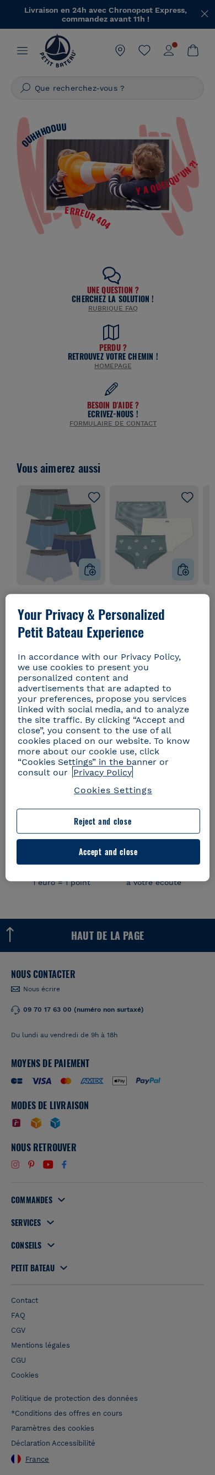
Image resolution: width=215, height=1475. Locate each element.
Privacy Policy (102, 772)
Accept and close (108, 852)
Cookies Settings (113, 790)
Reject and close (102, 821)
